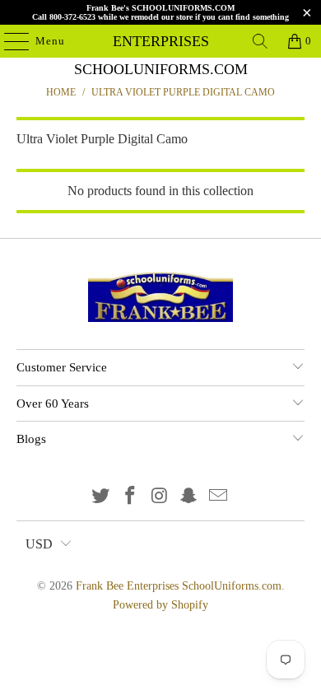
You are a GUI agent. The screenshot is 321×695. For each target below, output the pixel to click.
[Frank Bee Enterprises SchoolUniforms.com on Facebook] (130, 497)
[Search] (260, 41)
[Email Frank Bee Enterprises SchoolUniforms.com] (219, 497)
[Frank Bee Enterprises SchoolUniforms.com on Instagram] (159, 497)
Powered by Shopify (160, 605)
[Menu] (8, 41)
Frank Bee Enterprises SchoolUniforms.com (161, 41)
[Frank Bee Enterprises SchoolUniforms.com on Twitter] (101, 497)
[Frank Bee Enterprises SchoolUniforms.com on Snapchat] (189, 497)
